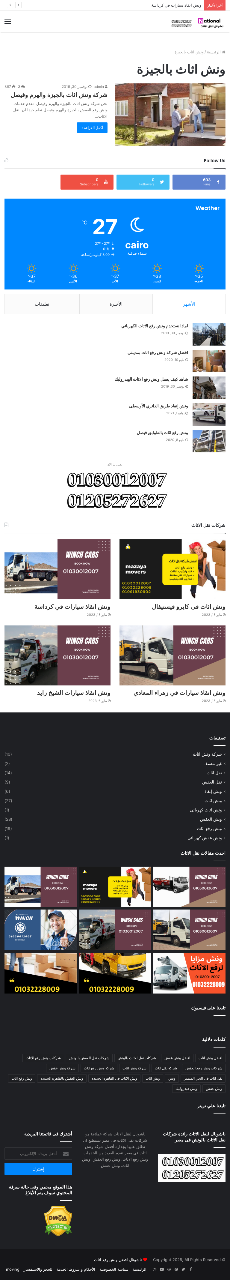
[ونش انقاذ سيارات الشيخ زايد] (57, 655)
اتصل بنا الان (115, 464)
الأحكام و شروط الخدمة (76, 1269)
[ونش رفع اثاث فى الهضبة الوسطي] (189, 973)
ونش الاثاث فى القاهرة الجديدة (114, 1078)
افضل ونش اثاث (210, 1058)
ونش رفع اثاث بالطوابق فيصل (162, 433)
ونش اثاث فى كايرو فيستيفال (189, 606)
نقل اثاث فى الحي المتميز (203, 1078)
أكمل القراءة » (92, 127)
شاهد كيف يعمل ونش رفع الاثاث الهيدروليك (151, 379)
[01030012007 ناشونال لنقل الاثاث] (197, 21)
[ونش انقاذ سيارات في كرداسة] (57, 569)
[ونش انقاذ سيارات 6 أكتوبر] (40, 930)
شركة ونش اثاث (207, 754)
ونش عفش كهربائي (204, 837)
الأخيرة (116, 304)
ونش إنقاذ (213, 791)
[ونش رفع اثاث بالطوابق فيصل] (209, 441)
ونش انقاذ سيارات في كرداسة (176, 5)
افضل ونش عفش (177, 1058)
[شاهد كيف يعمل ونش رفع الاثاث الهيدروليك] (209, 387)
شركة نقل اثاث (166, 1068)
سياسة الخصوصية (113, 1269)
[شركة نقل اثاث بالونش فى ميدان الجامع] (115, 973)
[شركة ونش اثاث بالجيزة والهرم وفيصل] (170, 114)
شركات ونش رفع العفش (203, 1068)
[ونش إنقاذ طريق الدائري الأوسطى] (209, 414)
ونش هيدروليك (186, 1088)
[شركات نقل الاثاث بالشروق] (40, 973)
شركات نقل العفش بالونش (89, 1058)
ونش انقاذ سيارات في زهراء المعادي (180, 692)
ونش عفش (214, 1088)
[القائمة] (7, 21)
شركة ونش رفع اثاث (99, 1068)
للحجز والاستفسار (38, 1269)
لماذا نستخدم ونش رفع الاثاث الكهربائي (154, 326)
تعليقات (42, 304)
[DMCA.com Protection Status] (58, 1235)
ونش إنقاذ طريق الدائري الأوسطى (158, 406)
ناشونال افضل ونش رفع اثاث (118, 1259)
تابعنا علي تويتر (211, 1105)
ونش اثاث (213, 800)
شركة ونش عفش (62, 1068)
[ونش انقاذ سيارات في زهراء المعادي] (172, 655)
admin (99, 86)
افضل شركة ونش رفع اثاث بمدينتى (158, 352)
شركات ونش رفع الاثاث (43, 1058)
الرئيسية (214, 51)
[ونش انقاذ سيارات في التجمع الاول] (189, 887)
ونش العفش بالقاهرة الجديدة (61, 1078)
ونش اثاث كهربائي (206, 810)
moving (12, 1269)
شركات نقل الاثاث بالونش (137, 1058)
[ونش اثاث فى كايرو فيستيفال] (172, 569)
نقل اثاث (214, 772)
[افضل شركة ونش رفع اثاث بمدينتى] (209, 361)
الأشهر (189, 304)
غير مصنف (212, 763)
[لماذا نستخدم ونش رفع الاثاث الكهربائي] (209, 334)
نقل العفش (212, 782)
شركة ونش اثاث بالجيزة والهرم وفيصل (59, 95)
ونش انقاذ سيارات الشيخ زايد (74, 692)
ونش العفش (211, 819)
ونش (171, 1078)
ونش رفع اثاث (209, 828)
